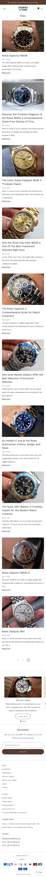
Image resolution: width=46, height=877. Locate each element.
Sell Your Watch (8, 776)
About (4, 784)
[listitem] (23, 2)
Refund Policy (7, 798)
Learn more (23, 716)
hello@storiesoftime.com (11, 838)
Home (4, 765)
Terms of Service (8, 809)
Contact (5, 787)
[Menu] (4, 9)
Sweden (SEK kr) (21, 855)
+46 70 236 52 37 (13, 842)
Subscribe (23, 752)
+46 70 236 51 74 (13, 845)
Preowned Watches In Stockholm (14, 812)
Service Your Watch (9, 780)
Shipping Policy (7, 805)
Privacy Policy (7, 801)
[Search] (42, 9)
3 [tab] (25, 721)
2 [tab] (23, 721)
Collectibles (6, 773)
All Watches (6, 769)
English (21, 859)
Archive (5, 794)
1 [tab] (20, 721)
